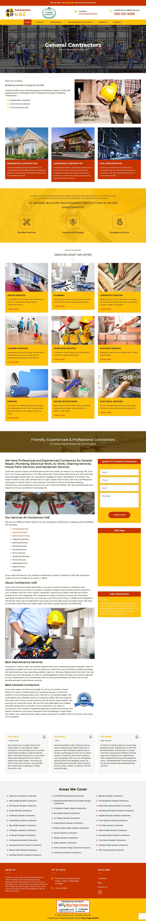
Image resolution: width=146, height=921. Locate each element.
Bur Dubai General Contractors (67, 813)
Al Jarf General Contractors (20, 811)
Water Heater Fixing (21, 536)
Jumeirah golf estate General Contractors (116, 811)
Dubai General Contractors (65, 843)
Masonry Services (19, 532)
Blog (100, 883)
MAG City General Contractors (111, 850)
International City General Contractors (25, 845)
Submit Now (119, 515)
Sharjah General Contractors (66, 838)
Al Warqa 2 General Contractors (22, 830)
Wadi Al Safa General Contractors (112, 830)
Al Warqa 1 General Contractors (22, 835)
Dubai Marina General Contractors (68, 823)
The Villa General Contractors (110, 825)
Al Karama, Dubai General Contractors (70, 808)
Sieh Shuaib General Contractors (23, 801)
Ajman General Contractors (65, 833)
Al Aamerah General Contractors (23, 820)
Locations (117, 22)
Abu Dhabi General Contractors (22, 825)
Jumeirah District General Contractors (25, 855)
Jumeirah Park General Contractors (69, 796)
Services (39, 22)
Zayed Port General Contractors (22, 796)
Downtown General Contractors (67, 853)
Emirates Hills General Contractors (113, 845)
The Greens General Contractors (112, 840)
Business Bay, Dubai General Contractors (71, 828)
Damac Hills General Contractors (23, 850)
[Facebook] (100, 892)
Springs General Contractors (110, 796)
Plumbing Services (20, 529)
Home (27, 22)
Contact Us (102, 22)
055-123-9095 (124, 14)
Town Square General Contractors (113, 820)
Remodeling (55, 22)
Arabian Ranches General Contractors (114, 816)
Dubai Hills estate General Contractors (114, 806)
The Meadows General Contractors (113, 801)
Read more (13, 309)
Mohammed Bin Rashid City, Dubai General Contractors (72, 802)
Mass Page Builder (90, 918)
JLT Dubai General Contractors (67, 818)
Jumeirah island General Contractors (114, 835)
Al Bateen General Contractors (22, 816)
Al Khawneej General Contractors (23, 840)
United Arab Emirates (88, 14)
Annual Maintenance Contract (80, 22)
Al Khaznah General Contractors (22, 806)
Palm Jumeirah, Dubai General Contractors (72, 848)
